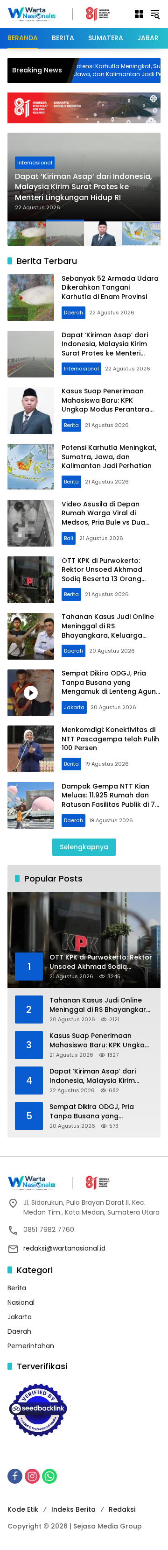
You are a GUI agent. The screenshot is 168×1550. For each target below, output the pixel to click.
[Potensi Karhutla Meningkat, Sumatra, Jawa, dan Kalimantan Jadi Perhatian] (30, 466)
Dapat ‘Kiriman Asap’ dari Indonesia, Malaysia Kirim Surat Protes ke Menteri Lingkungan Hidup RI (83, 187)
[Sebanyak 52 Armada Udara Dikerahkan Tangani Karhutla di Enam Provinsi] (30, 297)
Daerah (73, 312)
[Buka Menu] (139, 14)
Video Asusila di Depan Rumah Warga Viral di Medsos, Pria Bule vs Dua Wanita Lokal (103, 517)
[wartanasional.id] (65, 13)
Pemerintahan (30, 1346)
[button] (155, 14)
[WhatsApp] (49, 1476)
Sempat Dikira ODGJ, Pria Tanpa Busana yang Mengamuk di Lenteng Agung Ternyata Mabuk (111, 686)
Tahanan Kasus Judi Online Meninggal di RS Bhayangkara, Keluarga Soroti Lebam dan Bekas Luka (108, 635)
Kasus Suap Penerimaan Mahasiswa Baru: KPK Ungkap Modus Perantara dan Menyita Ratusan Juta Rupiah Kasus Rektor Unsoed (111, 409)
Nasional (21, 1302)
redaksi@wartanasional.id (64, 1248)
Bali (68, 538)
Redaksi (122, 1509)
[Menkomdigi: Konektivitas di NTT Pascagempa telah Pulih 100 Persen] (30, 748)
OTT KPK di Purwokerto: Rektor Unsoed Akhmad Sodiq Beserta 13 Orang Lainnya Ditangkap (102, 574)
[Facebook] (14, 1476)
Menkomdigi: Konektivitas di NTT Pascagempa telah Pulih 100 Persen (110, 739)
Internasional (34, 162)
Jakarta (74, 707)
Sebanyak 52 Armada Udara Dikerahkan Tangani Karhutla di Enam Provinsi (110, 287)
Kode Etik (22, 1509)
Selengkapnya (84, 847)
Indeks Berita (73, 1509)
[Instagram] (32, 1476)
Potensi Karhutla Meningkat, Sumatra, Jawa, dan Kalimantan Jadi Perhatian (109, 456)
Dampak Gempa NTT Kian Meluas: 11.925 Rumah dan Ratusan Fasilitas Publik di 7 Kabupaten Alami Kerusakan (110, 800)
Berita (71, 425)
